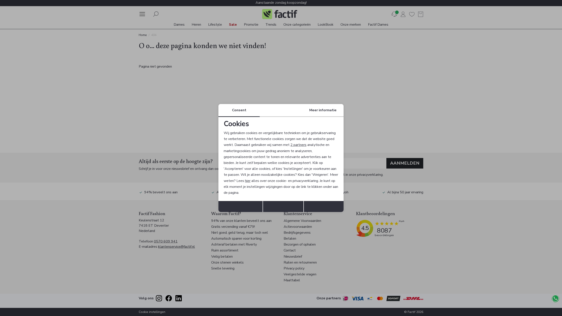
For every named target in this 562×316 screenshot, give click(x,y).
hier (247, 180)
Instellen (323, 206)
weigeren (283, 206)
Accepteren (240, 206)
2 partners (298, 144)
